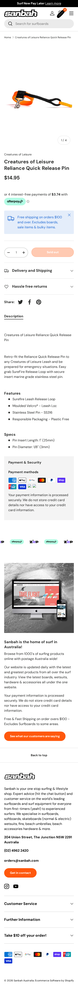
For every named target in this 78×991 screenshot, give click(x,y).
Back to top (39, 755)
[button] (61, 13)
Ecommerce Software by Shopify (54, 980)
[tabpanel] (39, 387)
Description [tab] (13, 316)
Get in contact (20, 873)
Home (7, 37)
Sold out (53, 252)
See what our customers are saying (35, 736)
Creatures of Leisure (18, 154)
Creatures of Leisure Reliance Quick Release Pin (43, 37)
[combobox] (39, 23)
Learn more (59, 3)
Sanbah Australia (24, 980)
